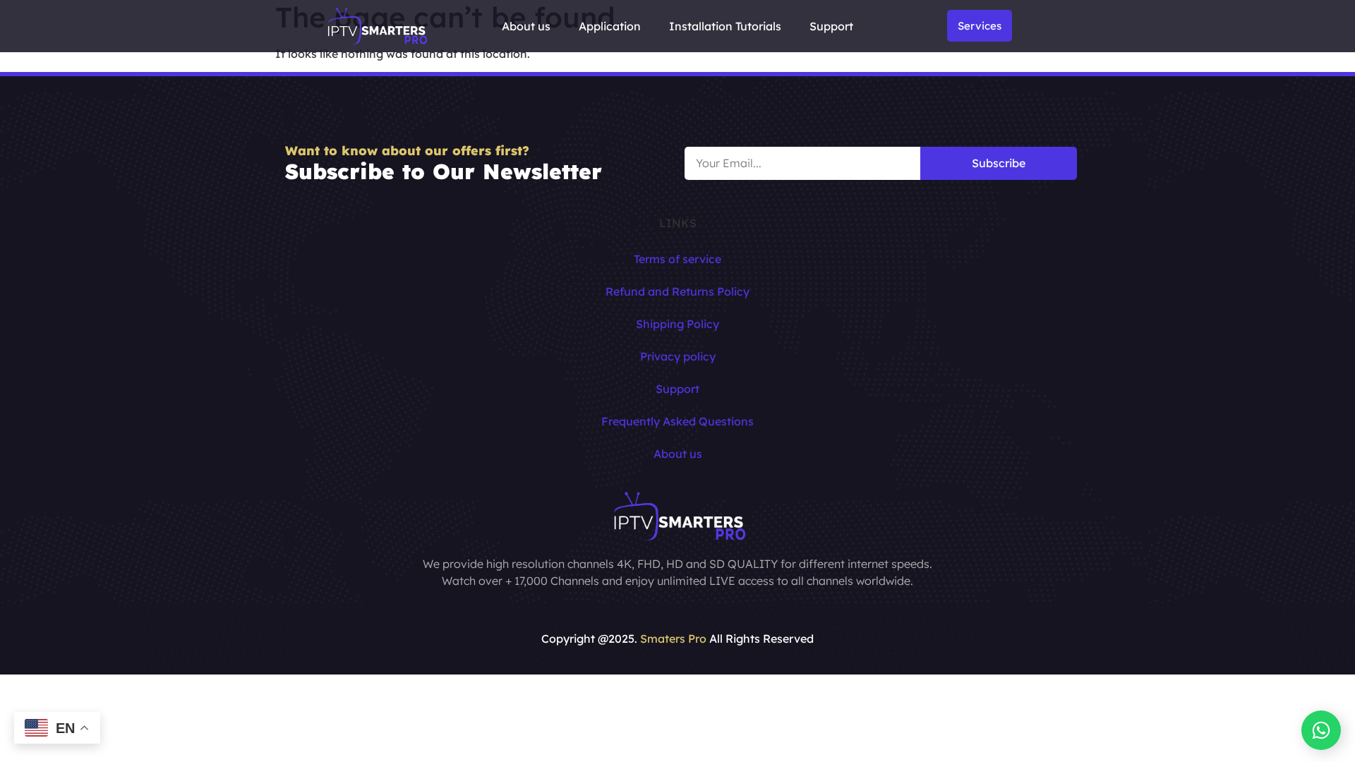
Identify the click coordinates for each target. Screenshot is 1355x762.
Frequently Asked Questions (677, 421)
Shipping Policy (677, 324)
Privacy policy (678, 356)
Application (610, 26)
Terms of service (677, 259)
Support (831, 26)
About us (526, 26)
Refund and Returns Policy (677, 291)
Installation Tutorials (725, 26)
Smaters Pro (673, 638)
